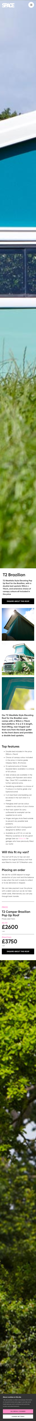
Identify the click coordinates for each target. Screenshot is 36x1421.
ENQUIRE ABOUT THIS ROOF (18, 601)
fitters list (22, 838)
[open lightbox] (18, 624)
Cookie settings (18, 1416)
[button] (31, 5)
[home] (8, 5)
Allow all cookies (18, 1411)
